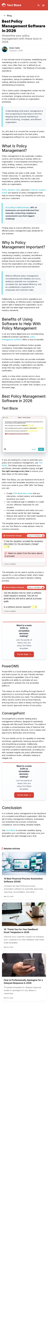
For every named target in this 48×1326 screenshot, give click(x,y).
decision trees (14, 190)
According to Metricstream (17, 207)
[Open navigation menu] (43, 5)
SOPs (4, 190)
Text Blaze (14, 5)
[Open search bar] (39, 5)
